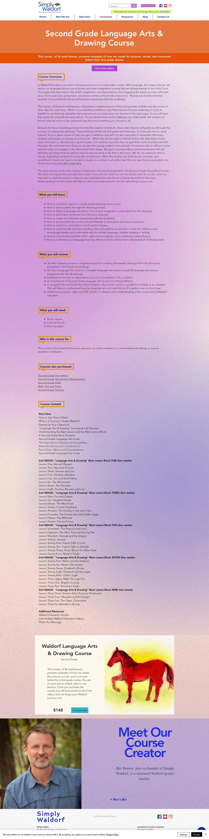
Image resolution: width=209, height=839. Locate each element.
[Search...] (134, 6)
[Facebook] (161, 5)
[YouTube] (165, 5)
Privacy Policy (112, 834)
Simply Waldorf (51, 816)
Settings (183, 834)
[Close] (205, 834)
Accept (197, 834)
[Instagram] (170, 5)
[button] (104, 68)
